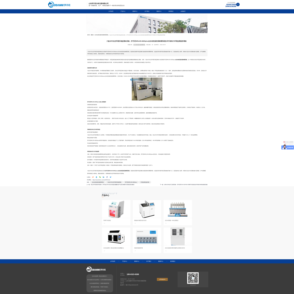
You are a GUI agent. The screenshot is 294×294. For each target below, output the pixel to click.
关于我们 (147, 11)
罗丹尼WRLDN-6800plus (131, 182)
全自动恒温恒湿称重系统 (101, 35)
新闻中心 (135, 11)
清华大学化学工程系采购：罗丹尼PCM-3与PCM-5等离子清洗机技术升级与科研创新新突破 (185, 184)
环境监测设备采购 (145, 182)
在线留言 (183, 11)
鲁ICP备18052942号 (132, 285)
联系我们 (171, 11)
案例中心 (159, 11)
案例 (92, 35)
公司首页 (110, 11)
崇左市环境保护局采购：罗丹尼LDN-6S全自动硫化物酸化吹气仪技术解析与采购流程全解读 (112, 184)
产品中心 (123, 11)
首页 (88, 35)
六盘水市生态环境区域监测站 (114, 182)
